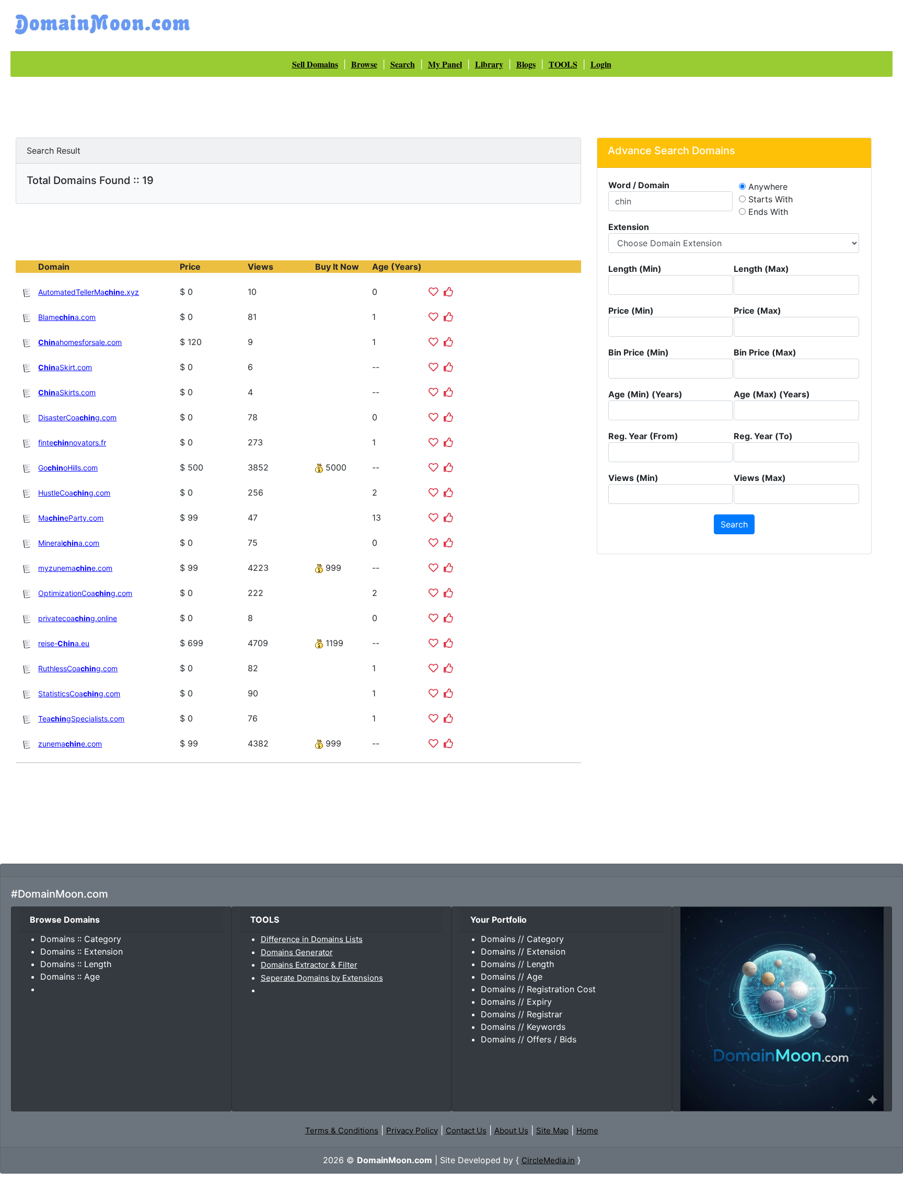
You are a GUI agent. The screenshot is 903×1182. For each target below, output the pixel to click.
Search (402, 64)
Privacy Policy (412, 1130)
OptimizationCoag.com (85, 593)
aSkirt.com (65, 367)
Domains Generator (297, 952)
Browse (364, 64)
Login (601, 64)
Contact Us (466, 1130)
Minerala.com (68, 542)
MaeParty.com (70, 517)
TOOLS (563, 64)
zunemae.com (70, 743)
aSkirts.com (67, 392)
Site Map (552, 1130)
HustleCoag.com (74, 492)
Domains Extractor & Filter (309, 965)
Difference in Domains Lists (312, 939)
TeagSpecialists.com (81, 718)
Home (587, 1130)
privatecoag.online (77, 618)
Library (489, 64)
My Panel (445, 64)
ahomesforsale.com (80, 342)
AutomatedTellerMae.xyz (88, 292)
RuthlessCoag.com (78, 668)
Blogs (526, 64)
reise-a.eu (63, 643)
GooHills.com (68, 467)
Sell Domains (315, 64)
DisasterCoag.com (77, 417)
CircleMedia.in (548, 1160)
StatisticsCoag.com (79, 693)
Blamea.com (67, 317)
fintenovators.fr (72, 442)
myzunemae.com (75, 568)
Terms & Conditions (341, 1130)
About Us (511, 1130)
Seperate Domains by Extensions (322, 978)
